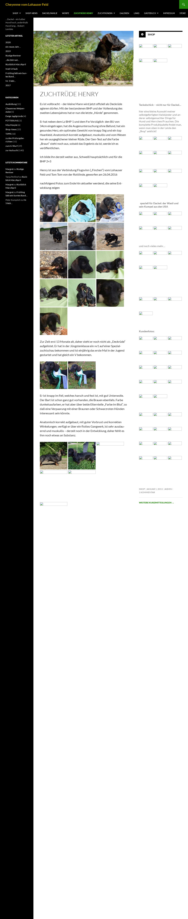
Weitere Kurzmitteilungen (156, 502)
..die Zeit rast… (12, 60)
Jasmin (168, 489)
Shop (15, 13)
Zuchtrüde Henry (83, 13)
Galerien (124, 13)
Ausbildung (11, 104)
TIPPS (8, 133)
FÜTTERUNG (12, 120)
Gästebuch (150, 13)
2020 (8, 42)
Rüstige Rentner (13, 55)
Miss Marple (11, 125)
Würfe (65, 13)
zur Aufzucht (12, 150)
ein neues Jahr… (13, 46)
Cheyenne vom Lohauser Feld (27, 4)
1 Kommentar (147, 492)
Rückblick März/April (16, 64)
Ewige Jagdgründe (14, 116)
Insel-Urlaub (12, 68)
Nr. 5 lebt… (11, 81)
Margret (9, 169)
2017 (8, 85)
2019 (8, 51)
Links (136, 13)
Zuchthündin (105, 13)
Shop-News (31, 13)
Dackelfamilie (49, 13)
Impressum (169, 13)
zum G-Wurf (12, 146)
